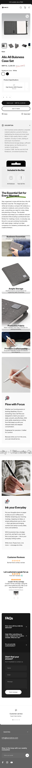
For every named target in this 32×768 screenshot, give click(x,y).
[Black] (7, 73)
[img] (16, 574)
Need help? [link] (27, 114)
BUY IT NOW (16, 108)
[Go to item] (4, 45)
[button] (14, 598)
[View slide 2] (15, 720)
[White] (3, 73)
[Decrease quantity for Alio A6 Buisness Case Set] (3, 97)
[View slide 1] (13, 720)
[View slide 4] (19, 720)
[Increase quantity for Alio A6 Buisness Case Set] (10, 97)
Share (5, 114)
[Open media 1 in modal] (27, 16)
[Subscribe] (27, 755)
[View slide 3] (17, 720)
